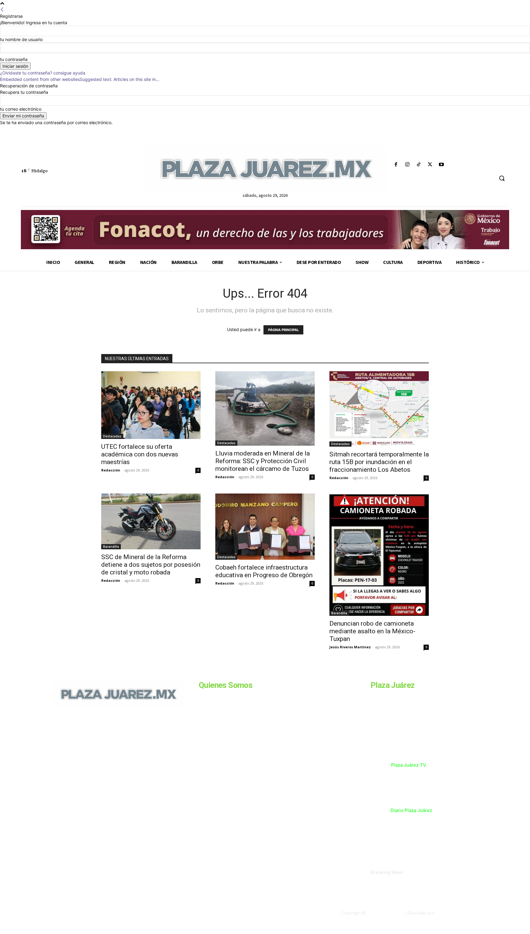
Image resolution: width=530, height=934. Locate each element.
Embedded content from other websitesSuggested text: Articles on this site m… (79, 79)
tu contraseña (14, 59)
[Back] (2, 9)
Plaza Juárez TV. (409, 765)
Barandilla (111, 546)
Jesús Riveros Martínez (350, 647)
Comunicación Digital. (457, 913)
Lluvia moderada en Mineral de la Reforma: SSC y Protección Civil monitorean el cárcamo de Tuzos (262, 461)
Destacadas (112, 436)
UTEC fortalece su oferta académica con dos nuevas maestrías (139, 454)
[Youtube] (441, 165)
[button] (501, 178)
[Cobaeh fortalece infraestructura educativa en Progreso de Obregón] (265, 527)
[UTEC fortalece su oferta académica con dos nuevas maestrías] (151, 405)
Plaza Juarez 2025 (385, 913)
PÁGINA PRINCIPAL (283, 330)
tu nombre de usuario (21, 39)
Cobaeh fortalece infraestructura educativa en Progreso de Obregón (264, 571)
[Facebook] (396, 165)
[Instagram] (407, 165)
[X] (430, 165)
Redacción (110, 470)
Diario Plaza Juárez (411, 810)
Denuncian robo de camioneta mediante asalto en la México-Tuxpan (372, 631)
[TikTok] (418, 165)
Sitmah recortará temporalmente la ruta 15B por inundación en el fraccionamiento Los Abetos (379, 462)
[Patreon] (85, 749)
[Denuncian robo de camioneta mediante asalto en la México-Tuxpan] (379, 555)
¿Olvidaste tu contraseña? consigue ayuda (42, 72)
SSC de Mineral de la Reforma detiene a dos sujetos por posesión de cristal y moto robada (150, 564)
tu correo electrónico (20, 109)
